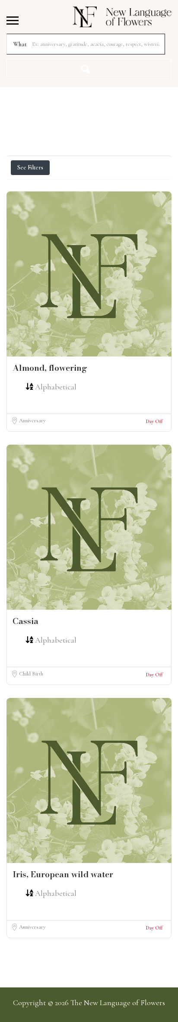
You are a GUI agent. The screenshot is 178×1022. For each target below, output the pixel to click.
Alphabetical (55, 387)
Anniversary (32, 420)
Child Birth (31, 673)
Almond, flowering (50, 368)
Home (88, 96)
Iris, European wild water (63, 874)
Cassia (25, 621)
